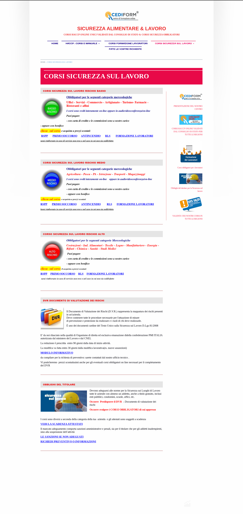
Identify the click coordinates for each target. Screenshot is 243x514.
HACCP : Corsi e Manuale (81, 43)
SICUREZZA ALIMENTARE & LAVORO (121, 28)
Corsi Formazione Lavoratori (128, 43)
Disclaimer (88, 501)
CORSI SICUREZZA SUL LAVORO (173, 43)
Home (54, 43)
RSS (41, 501)
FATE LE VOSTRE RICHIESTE (125, 49)
